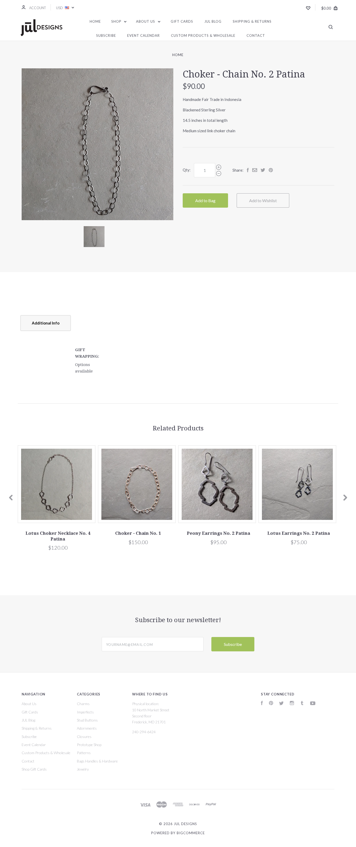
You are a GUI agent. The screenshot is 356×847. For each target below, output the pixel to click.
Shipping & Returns (252, 21)
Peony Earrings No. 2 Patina (218, 533)
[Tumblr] (302, 703)
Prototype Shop (89, 744)
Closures (84, 736)
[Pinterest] (271, 703)
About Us (146, 21)
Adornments (87, 728)
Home (95, 21)
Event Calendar (143, 35)
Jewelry (83, 769)
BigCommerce (191, 833)
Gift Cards (182, 21)
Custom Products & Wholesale (203, 35)
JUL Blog (213, 21)
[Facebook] (262, 703)
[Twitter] (281, 703)
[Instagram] (292, 703)
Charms (83, 703)
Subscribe (106, 35)
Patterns (84, 752)
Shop (116, 21)
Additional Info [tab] (45, 323)
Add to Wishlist (263, 200)
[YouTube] (312, 703)
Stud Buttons (87, 720)
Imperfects (85, 712)
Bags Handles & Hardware (97, 761)
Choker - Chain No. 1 (138, 533)
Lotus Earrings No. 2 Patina (298, 533)
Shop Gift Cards (34, 769)
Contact (256, 35)
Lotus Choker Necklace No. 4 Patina (58, 536)
